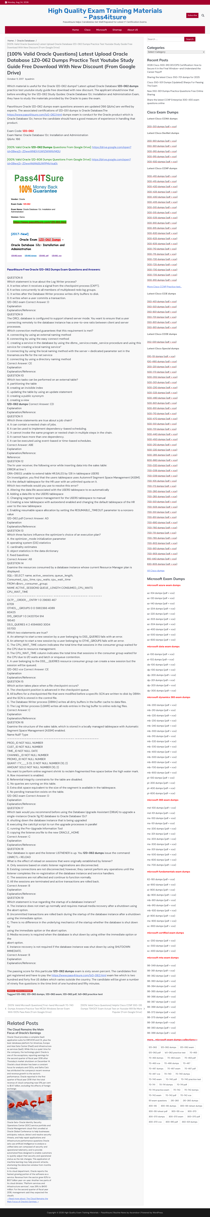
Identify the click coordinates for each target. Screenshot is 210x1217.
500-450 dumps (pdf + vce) (162, 439)
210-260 (175, 1100)
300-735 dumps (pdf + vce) (162, 274)
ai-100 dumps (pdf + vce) (160, 654)
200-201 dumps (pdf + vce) (162, 366)
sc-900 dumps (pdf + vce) (161, 926)
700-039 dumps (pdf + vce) (162, 475)
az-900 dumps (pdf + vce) (161, 884)
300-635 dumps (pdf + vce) (162, 243)
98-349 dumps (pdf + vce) (161, 965)
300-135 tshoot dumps (191, 1106)
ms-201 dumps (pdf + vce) (161, 833)
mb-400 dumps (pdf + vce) (162, 751)
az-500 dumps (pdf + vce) (161, 634)
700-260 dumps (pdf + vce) (162, 491)
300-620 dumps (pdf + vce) (162, 233)
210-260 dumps (190, 1100)
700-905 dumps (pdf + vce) (162, 553)
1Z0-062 (21, 994)
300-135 (153, 1106)
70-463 (193, 1052)
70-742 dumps (191, 1090)
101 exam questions (158, 1100)
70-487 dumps (156, 1068)
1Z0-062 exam (54, 994)
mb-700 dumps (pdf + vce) (161, 767)
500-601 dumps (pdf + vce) (162, 403)
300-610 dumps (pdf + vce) (162, 222)
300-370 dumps (157, 1116)
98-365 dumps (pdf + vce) (161, 991)
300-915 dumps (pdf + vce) (162, 156)
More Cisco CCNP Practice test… (164, 286)
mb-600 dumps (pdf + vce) (162, 762)
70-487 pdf (190, 1068)
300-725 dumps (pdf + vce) (162, 264)
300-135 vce (177, 1111)
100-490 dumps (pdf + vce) (162, 361)
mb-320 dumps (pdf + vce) (161, 741)
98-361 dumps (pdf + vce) (161, 970)
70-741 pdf (182, 1084)
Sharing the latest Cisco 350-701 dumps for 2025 (173, 77)
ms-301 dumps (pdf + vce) (161, 849)
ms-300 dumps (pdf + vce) (161, 844)
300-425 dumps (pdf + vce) (162, 191)
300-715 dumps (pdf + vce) (161, 254)
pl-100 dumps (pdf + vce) (160, 777)
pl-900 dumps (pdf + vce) (161, 915)
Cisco (87, 29)
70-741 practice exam (159, 1090)
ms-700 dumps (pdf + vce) (161, 865)
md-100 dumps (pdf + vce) (161, 807)
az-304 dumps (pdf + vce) (161, 624)
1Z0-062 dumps (36, 994)
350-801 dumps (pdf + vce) (162, 322)
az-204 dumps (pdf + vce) (161, 608)
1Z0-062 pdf (70, 994)
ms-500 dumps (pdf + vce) (161, 854)
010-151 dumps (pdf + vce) (161, 356)
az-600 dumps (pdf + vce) (161, 639)
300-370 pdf (193, 1116)
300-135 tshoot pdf (158, 1111)
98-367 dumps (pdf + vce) (161, 1001)
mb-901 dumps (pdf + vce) (161, 900)
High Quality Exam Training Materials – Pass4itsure (105, 14)
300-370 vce (155, 1122)
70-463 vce (154, 1063)
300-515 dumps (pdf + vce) (162, 212)
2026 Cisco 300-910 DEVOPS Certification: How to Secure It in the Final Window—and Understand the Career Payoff (174, 69)
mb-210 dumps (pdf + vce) (161, 710)
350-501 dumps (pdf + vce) (162, 306)
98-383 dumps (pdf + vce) (161, 1027)
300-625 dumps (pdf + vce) (162, 238)
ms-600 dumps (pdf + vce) (161, 859)
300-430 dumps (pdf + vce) (162, 197)
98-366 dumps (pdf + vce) (161, 996)
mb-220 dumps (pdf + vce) (161, 715)
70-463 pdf (190, 1058)
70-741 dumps (166, 1084)
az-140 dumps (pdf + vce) (161, 603)
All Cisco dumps (155, 570)
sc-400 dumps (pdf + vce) (161, 951)
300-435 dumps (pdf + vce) (162, 202)
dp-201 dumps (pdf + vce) (161, 680)
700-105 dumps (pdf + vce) (162, 481)
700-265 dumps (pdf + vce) (162, 496)
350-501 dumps (189, 1122)
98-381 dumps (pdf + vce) (161, 1022)
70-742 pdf (170, 1095)
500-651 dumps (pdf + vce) (162, 408)
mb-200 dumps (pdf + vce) (161, 705)
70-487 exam (173, 1068)
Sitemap (117, 29)
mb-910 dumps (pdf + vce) (161, 905)
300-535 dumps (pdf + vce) (162, 217)
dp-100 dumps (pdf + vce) (161, 669)
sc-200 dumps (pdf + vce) (161, 940)
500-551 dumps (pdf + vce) (162, 423)
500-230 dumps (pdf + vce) (162, 387)
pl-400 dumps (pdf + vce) (161, 788)
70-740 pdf (171, 1079)
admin (31, 78)
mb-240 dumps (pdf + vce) (161, 725)
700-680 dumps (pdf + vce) (162, 522)
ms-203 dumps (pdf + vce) (161, 839)
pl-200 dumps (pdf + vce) (161, 783)
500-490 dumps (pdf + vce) (162, 397)
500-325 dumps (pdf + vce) (162, 392)
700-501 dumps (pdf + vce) (162, 501)
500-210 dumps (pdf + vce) (162, 444)
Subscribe (192, 15)
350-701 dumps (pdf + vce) (161, 317)
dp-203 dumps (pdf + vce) (161, 685)
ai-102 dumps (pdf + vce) (160, 659)
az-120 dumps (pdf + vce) (160, 598)
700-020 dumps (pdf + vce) (162, 465)
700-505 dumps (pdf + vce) (162, 506)
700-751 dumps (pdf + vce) (161, 532)
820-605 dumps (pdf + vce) (162, 564)
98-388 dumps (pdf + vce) (161, 1033)
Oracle (11, 991)
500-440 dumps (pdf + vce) (162, 434)
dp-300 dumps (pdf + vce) (161, 690)
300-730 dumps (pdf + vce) (162, 269)
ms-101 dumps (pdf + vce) (161, 823)
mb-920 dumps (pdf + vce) (161, 910)
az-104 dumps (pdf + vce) (161, 593)
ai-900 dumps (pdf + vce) (161, 889)
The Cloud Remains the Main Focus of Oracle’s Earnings (25, 1031)
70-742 (176, 1090)
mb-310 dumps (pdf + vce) (161, 736)
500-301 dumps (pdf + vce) (162, 382)
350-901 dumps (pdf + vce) (162, 146)
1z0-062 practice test (90, 994)
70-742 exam (155, 1095)
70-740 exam (155, 1079)
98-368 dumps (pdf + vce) (161, 1007)
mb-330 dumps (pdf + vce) (161, 746)
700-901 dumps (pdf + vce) (162, 548)
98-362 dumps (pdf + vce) (161, 975)
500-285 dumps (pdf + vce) (162, 455)
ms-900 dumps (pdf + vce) (161, 921)
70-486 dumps (171, 1063)
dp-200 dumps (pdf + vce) (161, 675)
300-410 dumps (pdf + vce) (162, 176)
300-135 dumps (168, 1106)
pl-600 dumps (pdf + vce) (161, 793)
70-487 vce (154, 1074)
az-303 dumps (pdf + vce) (161, 619)
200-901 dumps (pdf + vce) (162, 141)
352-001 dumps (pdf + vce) (162, 341)
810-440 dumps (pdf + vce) (162, 558)
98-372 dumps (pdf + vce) (161, 1012)
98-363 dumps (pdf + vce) (161, 981)
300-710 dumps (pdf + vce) (162, 248)
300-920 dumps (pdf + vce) (162, 161)
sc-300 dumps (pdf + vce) (161, 945)
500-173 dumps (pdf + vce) (162, 372)
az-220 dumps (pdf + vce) (161, 613)
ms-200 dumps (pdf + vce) (161, 828)
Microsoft (101, 29)
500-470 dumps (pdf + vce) (162, 418)
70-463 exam (173, 1058)
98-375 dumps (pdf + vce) (161, 1017)
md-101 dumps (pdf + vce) (161, 813)
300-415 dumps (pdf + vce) (162, 181)
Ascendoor (135, 1212)
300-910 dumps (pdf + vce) (162, 151)
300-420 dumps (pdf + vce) (162, 186)
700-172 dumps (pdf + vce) (161, 486)
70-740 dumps (182, 1074)
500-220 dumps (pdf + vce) (162, 449)
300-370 (192, 1111)
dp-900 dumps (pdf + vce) (161, 895)
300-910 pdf (172, 1122)
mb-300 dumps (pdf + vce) (162, 731)
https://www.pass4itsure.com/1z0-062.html (34, 114)
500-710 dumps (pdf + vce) (162, 413)
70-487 (186, 1063)
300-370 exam (176, 1116)
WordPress (158, 1212)
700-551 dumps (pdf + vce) (162, 512)
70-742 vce (185, 1095)
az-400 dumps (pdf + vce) (161, 629)
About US (132, 29)
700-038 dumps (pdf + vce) (162, 470)
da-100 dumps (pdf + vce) (161, 664)
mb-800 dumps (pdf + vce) (162, 772)
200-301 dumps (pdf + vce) (162, 126)
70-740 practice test (191, 1079)
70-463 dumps (156, 1058)
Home (75, 29)
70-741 (152, 1084)
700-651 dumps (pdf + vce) (162, 517)
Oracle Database (24, 991)
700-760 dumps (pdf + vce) (162, 527)
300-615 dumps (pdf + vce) (162, 228)
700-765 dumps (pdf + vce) (162, 538)
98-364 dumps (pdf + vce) (161, 986)
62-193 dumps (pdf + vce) (161, 879)
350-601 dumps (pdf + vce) (162, 311)
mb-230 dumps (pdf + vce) (161, 720)
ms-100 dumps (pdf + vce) (161, 818)
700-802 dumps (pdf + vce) (162, 543)
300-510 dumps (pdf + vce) (162, 207)
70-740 (167, 1074)
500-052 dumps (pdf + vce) (162, 377)
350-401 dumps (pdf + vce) (162, 301)
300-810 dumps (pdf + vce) (162, 280)
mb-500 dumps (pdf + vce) (162, 757)
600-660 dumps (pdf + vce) (162, 460)
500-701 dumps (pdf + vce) (162, 429)
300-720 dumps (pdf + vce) (162, 259)
